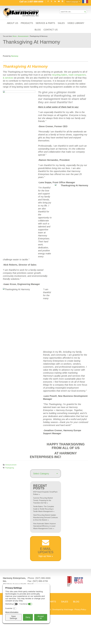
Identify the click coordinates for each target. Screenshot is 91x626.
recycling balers (59, 75)
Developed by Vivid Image (62, 609)
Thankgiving (9, 468)
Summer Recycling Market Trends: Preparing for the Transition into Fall (43, 500)
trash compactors (77, 75)
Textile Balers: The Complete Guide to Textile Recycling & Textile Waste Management (43, 509)
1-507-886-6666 (35, 1)
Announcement (10, 465)
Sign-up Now (44, 556)
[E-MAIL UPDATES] (45, 544)
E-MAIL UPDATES (45, 550)
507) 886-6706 (40, 581)
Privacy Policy (80, 609)
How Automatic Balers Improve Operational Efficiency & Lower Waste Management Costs (44, 526)
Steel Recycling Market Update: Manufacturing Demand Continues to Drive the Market (45, 517)
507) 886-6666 (43, 578)
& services (8, 78)
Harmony (21, 13)
